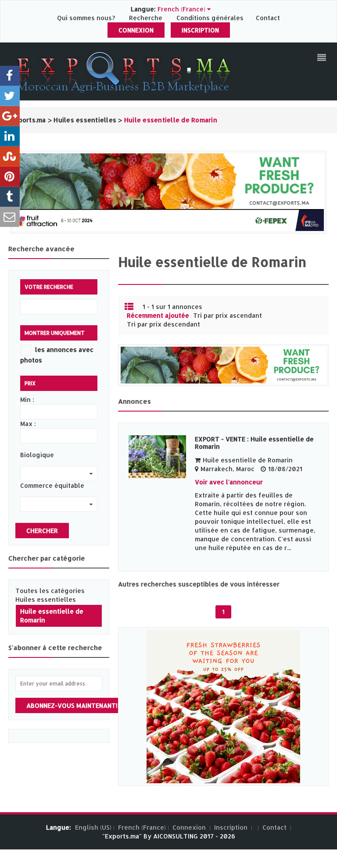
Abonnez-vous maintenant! (72, 705)
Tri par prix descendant (163, 324)
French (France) (142, 827)
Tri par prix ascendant (227, 315)
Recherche (145, 17)
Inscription (200, 30)
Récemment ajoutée (158, 315)
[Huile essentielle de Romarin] (157, 456)
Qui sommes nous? (87, 17)
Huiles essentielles (45, 599)
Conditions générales (210, 17)
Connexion (136, 30)
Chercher (42, 530)
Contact (268, 17)
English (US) (93, 827)
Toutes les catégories (50, 590)
